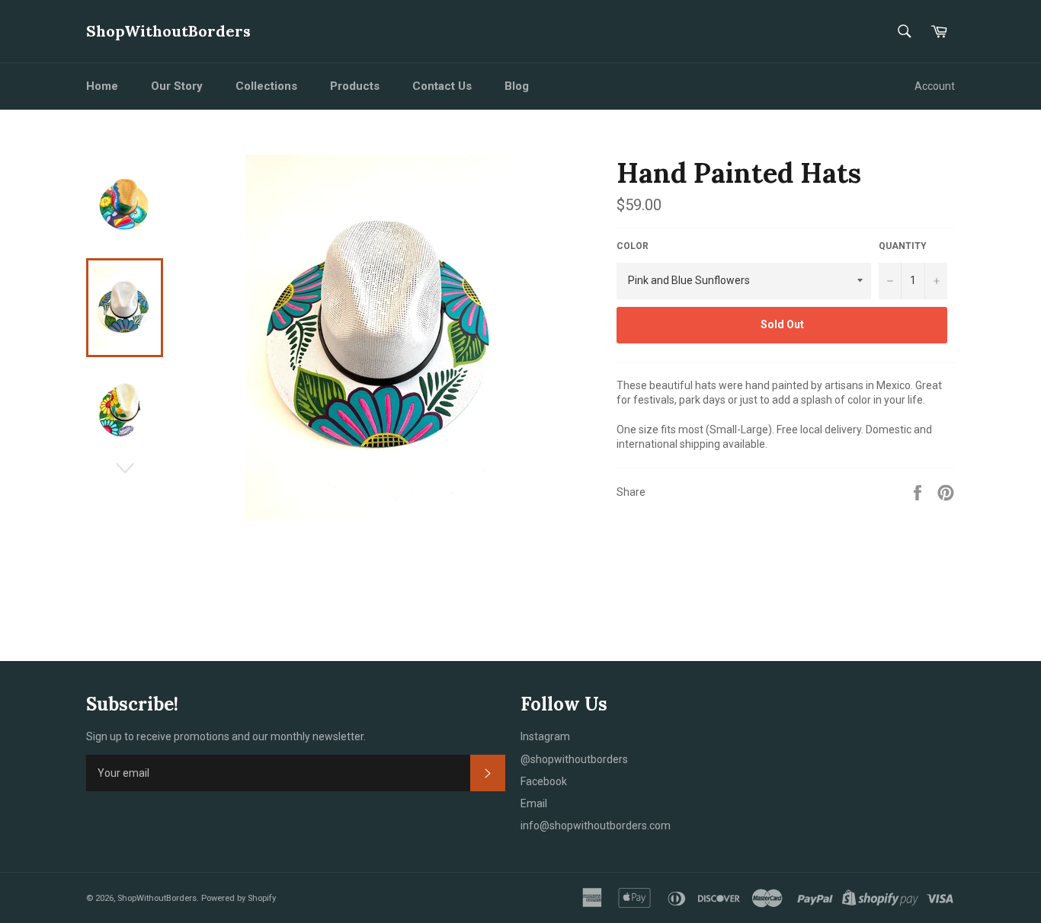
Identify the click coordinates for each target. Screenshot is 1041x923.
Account (934, 86)
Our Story (177, 86)
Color (633, 246)
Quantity (903, 246)
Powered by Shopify (238, 898)
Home (102, 86)
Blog (516, 86)
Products (355, 86)
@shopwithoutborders (574, 759)
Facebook (543, 781)
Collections (266, 86)
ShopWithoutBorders (168, 30)
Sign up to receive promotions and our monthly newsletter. (226, 736)
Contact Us (442, 86)
